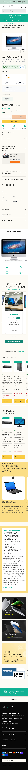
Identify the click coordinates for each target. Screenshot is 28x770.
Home (3, 24)
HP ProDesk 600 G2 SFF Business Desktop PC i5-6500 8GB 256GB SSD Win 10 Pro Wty (7, 381)
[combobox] (14, 11)
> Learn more (7, 587)
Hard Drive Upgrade (14, 155)
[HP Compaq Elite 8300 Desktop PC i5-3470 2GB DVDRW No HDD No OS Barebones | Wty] (7, 422)
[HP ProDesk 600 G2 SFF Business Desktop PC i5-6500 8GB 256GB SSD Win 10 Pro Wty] (7, 366)
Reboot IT (7, 766)
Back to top (14, 699)
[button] (13, 337)
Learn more (5, 473)
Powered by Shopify (15, 766)
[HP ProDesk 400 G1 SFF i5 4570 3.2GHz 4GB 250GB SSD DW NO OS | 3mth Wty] (19, 366)
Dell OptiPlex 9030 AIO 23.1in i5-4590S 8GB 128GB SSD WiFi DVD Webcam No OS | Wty (19, 437)
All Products (11, 24)
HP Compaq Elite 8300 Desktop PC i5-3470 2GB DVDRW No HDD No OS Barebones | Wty (7, 437)
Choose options (15, 161)
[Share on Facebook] (10, 185)
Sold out (19, 116)
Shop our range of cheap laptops (14, 20)
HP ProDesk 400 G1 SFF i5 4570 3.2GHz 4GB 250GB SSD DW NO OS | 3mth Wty (19, 381)
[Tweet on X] (7, 185)
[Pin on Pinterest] (13, 185)
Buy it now (14, 121)
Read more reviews (14, 341)
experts (21, 351)
